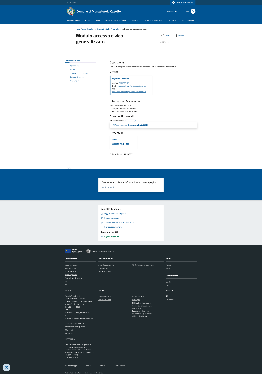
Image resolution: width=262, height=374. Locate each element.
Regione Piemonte (72, 2)
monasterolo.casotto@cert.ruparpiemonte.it (129, 91)
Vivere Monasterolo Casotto (116, 20)
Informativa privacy (138, 296)
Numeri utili (68, 333)
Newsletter (170, 299)
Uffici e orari (69, 330)
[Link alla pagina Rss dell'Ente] (167, 296)
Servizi (97, 20)
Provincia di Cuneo (104, 299)
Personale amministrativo (73, 278)
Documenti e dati (103, 29)
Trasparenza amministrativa (152, 20)
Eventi (168, 285)
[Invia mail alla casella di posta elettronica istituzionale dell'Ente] (78, 312)
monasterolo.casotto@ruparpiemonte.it (132, 86)
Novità (87, 20)
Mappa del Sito (120, 365)
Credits (102, 365)
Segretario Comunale (120, 78)
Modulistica (115, 29)
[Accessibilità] (6, 367)
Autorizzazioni (103, 268)
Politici (67, 281)
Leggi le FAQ (136, 308)
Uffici (66, 284)
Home (78, 29)
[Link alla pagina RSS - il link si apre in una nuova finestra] (175, 11)
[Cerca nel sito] (192, 11)
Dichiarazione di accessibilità (141, 303)
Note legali (136, 299)
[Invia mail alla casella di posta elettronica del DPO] (80, 344)
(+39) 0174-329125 (78, 304)
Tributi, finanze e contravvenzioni (143, 265)
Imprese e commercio (105, 271)
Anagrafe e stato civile (106, 265)
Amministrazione (73, 20)
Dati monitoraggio (71, 365)
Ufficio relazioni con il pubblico (75, 326)
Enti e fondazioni (70, 271)
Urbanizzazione (172, 20)
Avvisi (168, 268)
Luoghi (168, 282)
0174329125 (124, 83)
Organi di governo (71, 274)
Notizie (168, 265)
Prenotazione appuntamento (142, 313)
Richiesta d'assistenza (139, 316)
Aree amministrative (71, 265)
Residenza (135, 20)
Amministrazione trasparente (142, 306)
